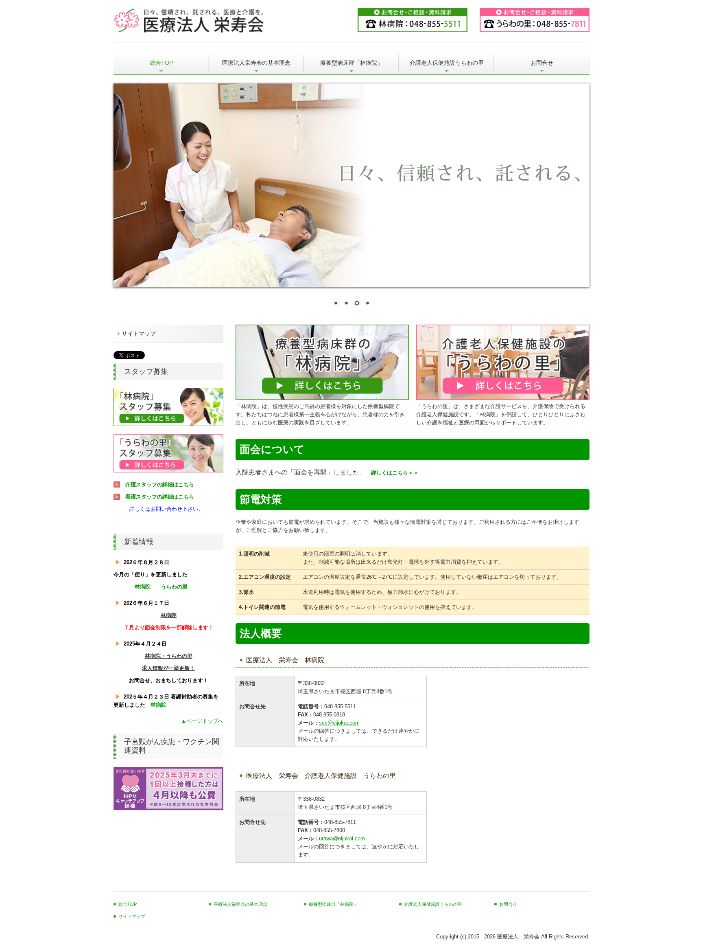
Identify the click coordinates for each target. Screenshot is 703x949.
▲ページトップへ (202, 721)
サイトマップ (139, 333)
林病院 (143, 587)
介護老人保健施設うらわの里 (447, 62)
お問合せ (542, 62)
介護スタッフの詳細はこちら (159, 484)
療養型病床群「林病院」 (351, 62)
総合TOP (161, 62)
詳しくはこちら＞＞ (395, 473)
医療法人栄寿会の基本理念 (256, 62)
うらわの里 (174, 587)
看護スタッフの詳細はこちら (159, 497)
